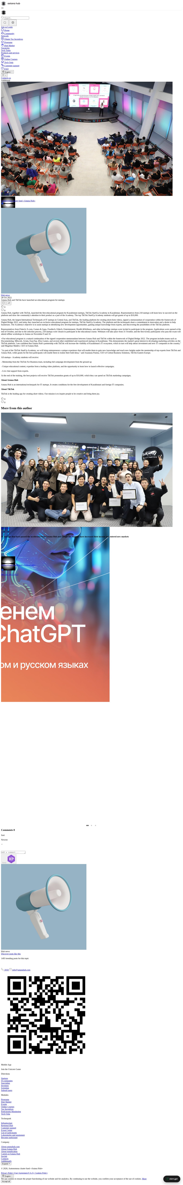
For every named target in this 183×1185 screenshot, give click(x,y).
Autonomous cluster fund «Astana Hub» (18, 201)
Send (4, 863)
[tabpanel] (91, 617)
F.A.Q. (31, 1173)
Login (10, 27)
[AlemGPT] (171, 1179)
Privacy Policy (7, 1173)
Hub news (5, 295)
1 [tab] (87, 825)
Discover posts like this (11, 954)
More (144, 1179)
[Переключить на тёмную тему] (4, 75)
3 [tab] (95, 825)
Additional (5, 80)
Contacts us (6, 78)
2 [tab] (91, 825)
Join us (4, 27)
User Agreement (21, 1173)
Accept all (6, 1181)
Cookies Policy (41, 1173)
